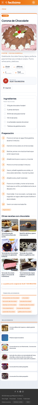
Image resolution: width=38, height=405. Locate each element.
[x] (18, 392)
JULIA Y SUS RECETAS (17, 81)
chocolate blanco (8, 308)
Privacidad (13, 398)
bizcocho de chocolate (10, 301)
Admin (28, 402)
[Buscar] (33, 2)
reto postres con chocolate (11, 298)
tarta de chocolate (25, 301)
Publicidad (27, 398)
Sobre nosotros (6, 402)
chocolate (25, 298)
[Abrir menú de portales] (2, 2)
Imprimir (8, 88)
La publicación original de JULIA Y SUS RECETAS (19, 284)
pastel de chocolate (9, 311)
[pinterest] (20, 392)
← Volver (3, 9)
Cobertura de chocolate (27, 305)
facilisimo (14, 2)
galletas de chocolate (24, 311)
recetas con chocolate (9, 305)
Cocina (5, 15)
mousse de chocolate (23, 308)
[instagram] (23, 392)
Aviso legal (5, 398)
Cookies (19, 398)
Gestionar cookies (18, 402)
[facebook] (15, 392)
